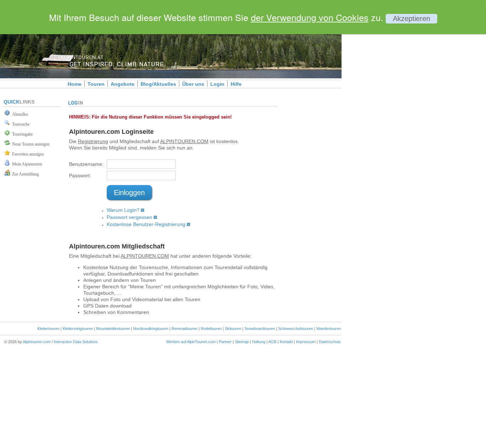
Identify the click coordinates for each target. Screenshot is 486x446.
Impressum (306, 342)
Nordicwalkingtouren (150, 328)
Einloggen (129, 192)
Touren (96, 84)
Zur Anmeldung (24, 174)
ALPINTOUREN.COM (184, 141)
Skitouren (233, 328)
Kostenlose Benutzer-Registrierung (146, 224)
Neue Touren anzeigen (29, 144)
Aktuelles (19, 114)
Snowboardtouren (259, 328)
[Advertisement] (402, 122)
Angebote (122, 84)
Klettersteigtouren (78, 328)
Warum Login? (123, 210)
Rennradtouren (184, 328)
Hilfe (236, 84)
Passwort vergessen (129, 217)
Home (74, 84)
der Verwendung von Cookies (310, 17)
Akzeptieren (411, 18)
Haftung (258, 342)
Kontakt (286, 342)
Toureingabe (21, 134)
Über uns (193, 84)
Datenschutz (330, 342)
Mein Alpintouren (26, 164)
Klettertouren (48, 328)
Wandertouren (328, 328)
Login (217, 84)
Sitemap (242, 342)
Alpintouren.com (37, 342)
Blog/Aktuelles (158, 84)
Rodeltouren (211, 328)
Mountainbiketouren (113, 328)
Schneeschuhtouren (295, 328)
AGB (272, 342)
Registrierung (93, 141)
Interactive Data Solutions (76, 342)
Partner (225, 342)
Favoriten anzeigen (27, 154)
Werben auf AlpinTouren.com (191, 342)
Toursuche (20, 124)
